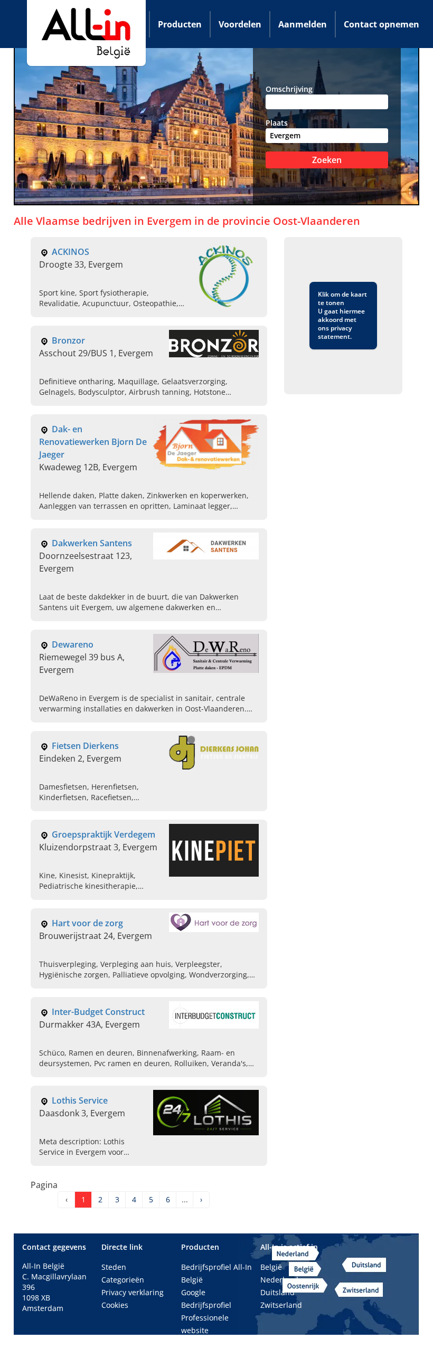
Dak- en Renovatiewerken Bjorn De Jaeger (93, 441)
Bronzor (68, 340)
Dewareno (72, 644)
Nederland (279, 1280)
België (271, 1267)
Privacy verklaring (132, 1292)
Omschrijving (289, 89)
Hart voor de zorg (87, 923)
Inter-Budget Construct (98, 1012)
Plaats (277, 123)
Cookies (114, 1305)
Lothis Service (80, 1100)
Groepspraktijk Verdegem (103, 834)
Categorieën (122, 1280)
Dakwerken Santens (92, 543)
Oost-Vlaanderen (316, 221)
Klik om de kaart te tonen (342, 298)
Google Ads (201, 1343)
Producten (180, 24)
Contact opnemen (381, 24)
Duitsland (277, 1292)
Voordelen (240, 24)
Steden (113, 1267)
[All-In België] (86, 33)
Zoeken (327, 160)
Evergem (170, 221)
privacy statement (335, 332)
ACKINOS (70, 252)
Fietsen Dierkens (85, 746)
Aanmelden (302, 24)
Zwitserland (281, 1305)
